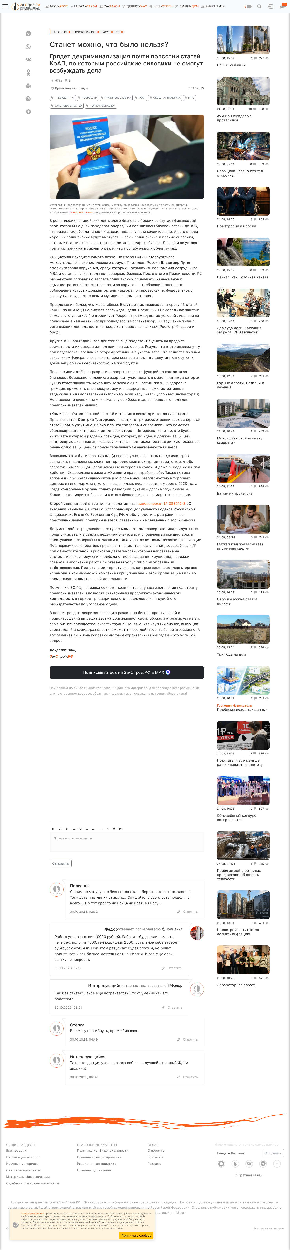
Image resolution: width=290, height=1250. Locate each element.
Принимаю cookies (136, 1235)
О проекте (156, 1150)
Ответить (190, 911)
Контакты (155, 1157)
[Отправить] (28, 99)
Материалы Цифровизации (28, 1177)
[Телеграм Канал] (263, 1164)
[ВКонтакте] (249, 1164)
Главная (60, 32)
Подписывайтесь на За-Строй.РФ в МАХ (124, 672)
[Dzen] (277, 1164)
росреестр (89, 97)
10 (118, 32)
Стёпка (77, 1025)
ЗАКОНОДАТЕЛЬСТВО (68, 105)
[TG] (28, 33)
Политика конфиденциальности (103, 1150)
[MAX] (221, 1164)
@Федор (175, 986)
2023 (106, 32)
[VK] (28, 60)
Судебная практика (167, 97)
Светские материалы (23, 1170)
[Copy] (178, 911)
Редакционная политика (96, 1164)
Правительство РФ (118, 97)
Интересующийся (105, 985)
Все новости (16, 1150)
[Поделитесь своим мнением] (127, 842)
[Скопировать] (163, 968)
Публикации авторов (23, 1157)
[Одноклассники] (235, 1164)
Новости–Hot (85, 32)
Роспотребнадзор (103, 105)
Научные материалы (22, 1164)
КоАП (141, 97)
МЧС (191, 97)
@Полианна (172, 929)
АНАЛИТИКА (215, 6)
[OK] (28, 73)
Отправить (60, 863)
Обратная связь (249, 1175)
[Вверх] (28, 112)
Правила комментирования (99, 1157)
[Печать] (28, 86)
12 (251, 58)
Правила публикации (94, 1170)
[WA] (28, 46)
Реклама (154, 1164)
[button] (5, 7)
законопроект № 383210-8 (162, 503)
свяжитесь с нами (81, 212)
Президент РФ (64, 97)
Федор (111, 929)
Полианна (80, 886)
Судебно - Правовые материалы (32, 1183)
